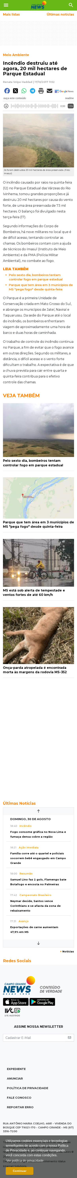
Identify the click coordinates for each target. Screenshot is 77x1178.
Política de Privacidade (27, 1088)
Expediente (16, 1069)
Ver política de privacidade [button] (24, 1160)
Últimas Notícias (19, 803)
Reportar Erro (20, 1107)
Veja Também (21, 395)
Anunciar (15, 1078)
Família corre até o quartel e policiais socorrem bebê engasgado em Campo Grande (38, 858)
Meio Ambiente (16, 55)
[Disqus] (38, 737)
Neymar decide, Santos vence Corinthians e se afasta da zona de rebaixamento (35, 906)
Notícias (67, 951)
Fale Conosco (19, 1097)
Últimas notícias (60, 14)
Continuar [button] (19, 1170)
